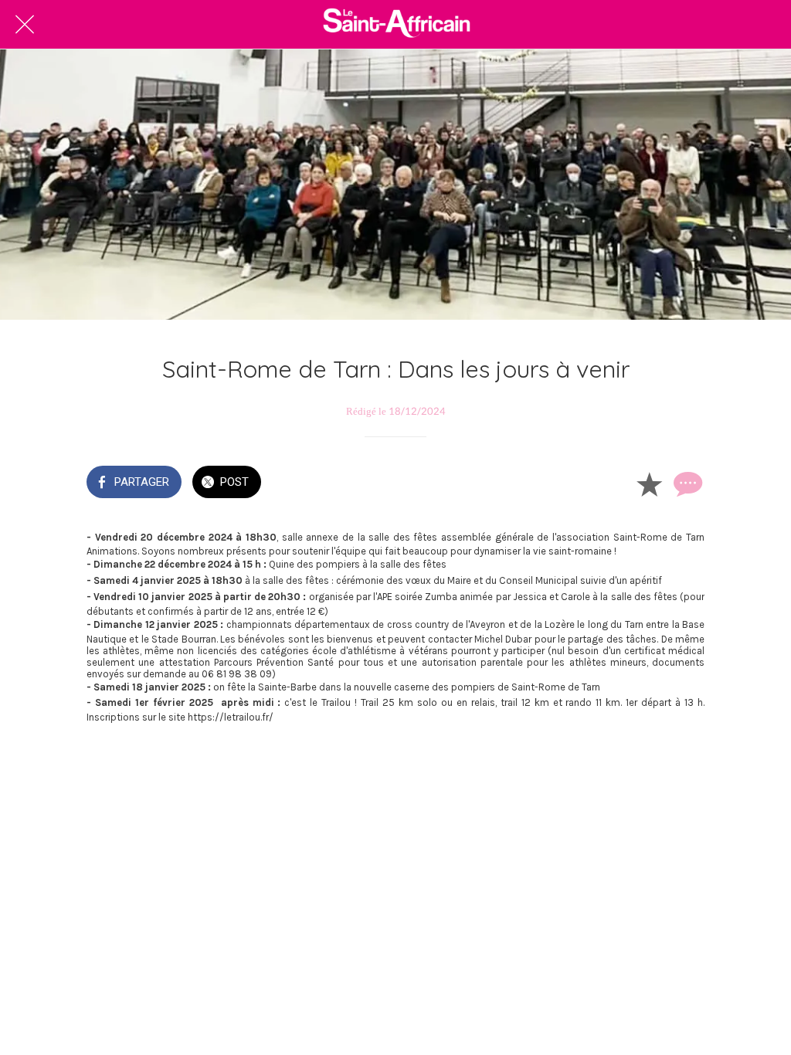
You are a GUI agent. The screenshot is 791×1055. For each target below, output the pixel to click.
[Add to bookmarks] (648, 483)
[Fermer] (24, 24)
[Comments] (685, 483)
